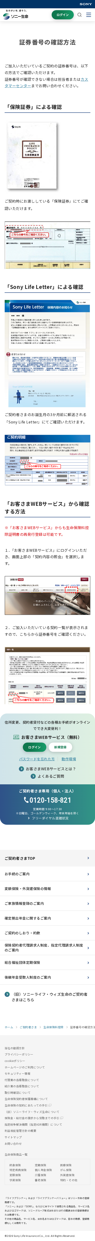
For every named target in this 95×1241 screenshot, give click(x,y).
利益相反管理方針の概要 (20, 1131)
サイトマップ (13, 1137)
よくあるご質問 (51, 776)
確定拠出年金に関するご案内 (28, 918)
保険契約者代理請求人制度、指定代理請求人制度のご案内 (44, 947)
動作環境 (69, 759)
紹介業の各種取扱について (22, 1086)
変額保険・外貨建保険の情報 (28, 888)
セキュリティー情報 (17, 1073)
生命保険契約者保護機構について (26, 1099)
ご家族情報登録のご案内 (24, 903)
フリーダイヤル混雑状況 (50, 818)
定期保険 (40, 1165)
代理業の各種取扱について (22, 1080)
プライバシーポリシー (19, 1054)
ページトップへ (84, 1221)
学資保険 (15, 1180)
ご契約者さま (28, 1027)
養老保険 (40, 1180)
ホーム (9, 1027)
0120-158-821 (50, 800)
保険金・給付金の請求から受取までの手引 (32, 1118)
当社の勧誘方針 (15, 1048)
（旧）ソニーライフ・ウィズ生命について (32, 1112)
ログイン (63, 14)
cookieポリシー (15, 1061)
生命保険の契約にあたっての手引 (26, 1105)
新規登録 (60, 747)
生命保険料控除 (53, 1027)
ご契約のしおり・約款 (22, 932)
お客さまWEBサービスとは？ (51, 768)
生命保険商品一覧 (16, 1154)
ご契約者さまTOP (20, 858)
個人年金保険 (43, 1170)
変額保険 (15, 1175)
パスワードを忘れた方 (37, 759)
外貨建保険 (67, 1175)
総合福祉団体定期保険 (22, 962)
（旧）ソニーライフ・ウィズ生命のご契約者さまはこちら (50, 996)
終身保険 (15, 1165)
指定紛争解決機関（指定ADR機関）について (33, 1124)
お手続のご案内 (17, 873)
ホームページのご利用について (25, 1067)
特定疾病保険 (18, 1170)
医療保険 (66, 1165)
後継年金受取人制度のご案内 (28, 977)
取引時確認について (17, 1092)
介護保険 (40, 1175)
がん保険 (66, 1170)
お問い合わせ (13, 1143)
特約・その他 (68, 1180)
